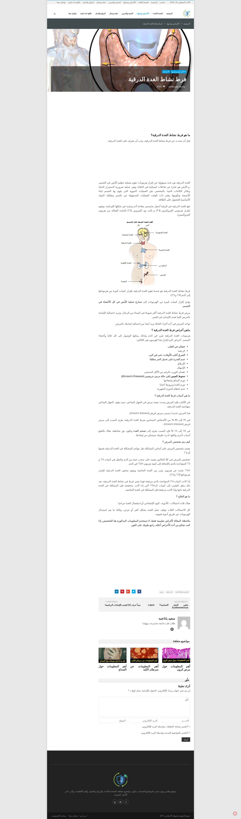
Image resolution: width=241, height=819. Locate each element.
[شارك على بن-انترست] (122, 591)
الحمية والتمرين (114, 2)
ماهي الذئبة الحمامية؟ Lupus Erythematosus (168, 606)
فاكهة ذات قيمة (74, 2)
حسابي (162, 2)
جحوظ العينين (178, 376)
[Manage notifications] (235, 813)
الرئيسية (154, 2)
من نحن (83, 815)
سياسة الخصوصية (59, 815)
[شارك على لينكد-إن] (116, 591)
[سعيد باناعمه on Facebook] (172, 629)
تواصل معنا (61, 2)
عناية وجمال (101, 2)
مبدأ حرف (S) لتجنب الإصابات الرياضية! (123, 605)
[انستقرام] (120, 802)
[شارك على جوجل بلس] (128, 591)
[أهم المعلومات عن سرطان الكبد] (144, 655)
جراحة (165, 71)
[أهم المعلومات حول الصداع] (113, 655)
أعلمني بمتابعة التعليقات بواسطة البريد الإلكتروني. (165, 726)
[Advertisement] (144, 113)
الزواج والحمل (88, 2)
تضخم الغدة (139, 430)
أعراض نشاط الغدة (182, 592)
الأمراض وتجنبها (129, 2)
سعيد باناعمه (173, 86)
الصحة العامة (143, 2)
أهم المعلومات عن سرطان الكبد (144, 668)
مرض (162, 592)
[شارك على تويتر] (134, 591)
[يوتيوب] (115, 802)
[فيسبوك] (126, 802)
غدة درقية (169, 592)
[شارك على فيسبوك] (139, 591)
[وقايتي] (186, 13)
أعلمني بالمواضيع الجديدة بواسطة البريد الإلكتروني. (164, 732)
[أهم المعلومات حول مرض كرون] (176, 655)
